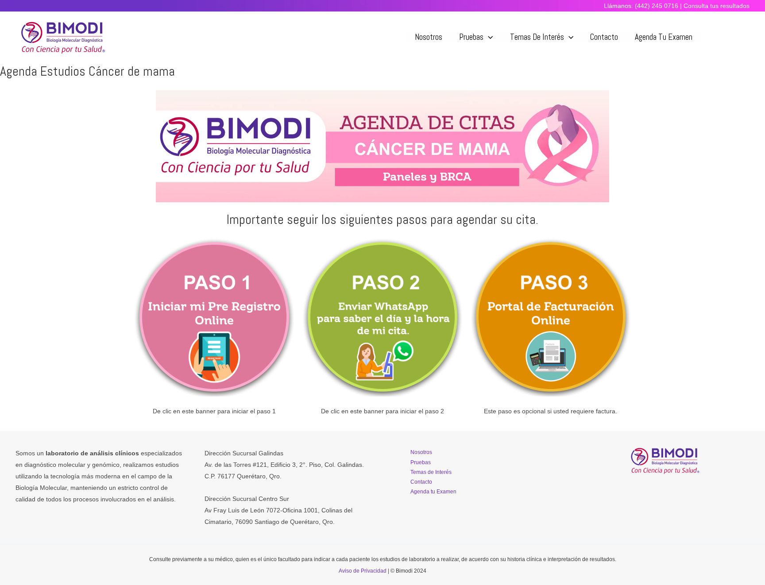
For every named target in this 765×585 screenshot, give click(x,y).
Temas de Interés (537, 36)
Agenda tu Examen (663, 36)
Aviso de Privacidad (362, 571)
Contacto (604, 36)
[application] (488, 36)
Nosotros (428, 36)
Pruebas (471, 36)
